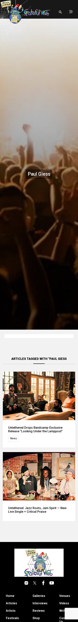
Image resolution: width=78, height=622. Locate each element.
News (13, 438)
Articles (11, 603)
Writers (64, 610)
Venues (64, 596)
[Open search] (60, 12)
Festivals (12, 618)
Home (10, 596)
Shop (36, 618)
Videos (64, 603)
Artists (11, 610)
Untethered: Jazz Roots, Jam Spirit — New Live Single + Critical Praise (37, 509)
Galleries (39, 596)
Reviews (39, 610)
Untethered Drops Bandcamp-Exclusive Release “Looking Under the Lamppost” (35, 429)
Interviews (40, 603)
